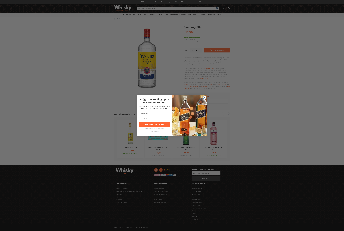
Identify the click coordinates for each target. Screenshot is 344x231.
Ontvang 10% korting (154, 124)
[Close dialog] (204, 97)
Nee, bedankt (154, 131)
